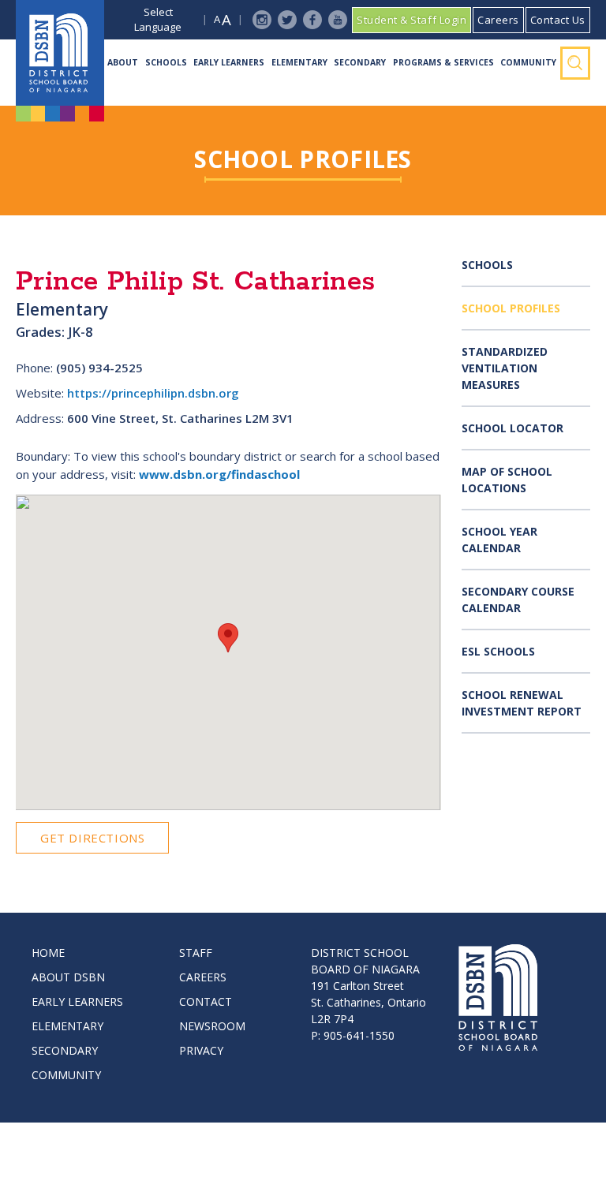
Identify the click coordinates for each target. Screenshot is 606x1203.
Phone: (34, 367)
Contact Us (557, 20)
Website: (40, 393)
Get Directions (92, 838)
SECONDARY (65, 1050)
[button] (228, 638)
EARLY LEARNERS (77, 1001)
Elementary (299, 62)
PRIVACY (201, 1050)
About (122, 62)
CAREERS (202, 976)
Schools (166, 62)
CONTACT (205, 1001)
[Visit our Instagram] (262, 19)
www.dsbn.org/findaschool (219, 474)
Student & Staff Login (411, 20)
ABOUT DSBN (68, 976)
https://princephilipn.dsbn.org (153, 393)
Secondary (360, 62)
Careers (498, 20)
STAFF (195, 952)
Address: (40, 418)
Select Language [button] (157, 20)
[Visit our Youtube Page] (337, 19)
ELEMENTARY (67, 1025)
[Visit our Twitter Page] (287, 19)
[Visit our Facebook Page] (312, 19)
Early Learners (228, 62)
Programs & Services (443, 62)
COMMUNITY (66, 1074)
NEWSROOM (212, 1025)
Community (528, 62)
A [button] (217, 19)
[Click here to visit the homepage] (60, 53)
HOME (48, 952)
